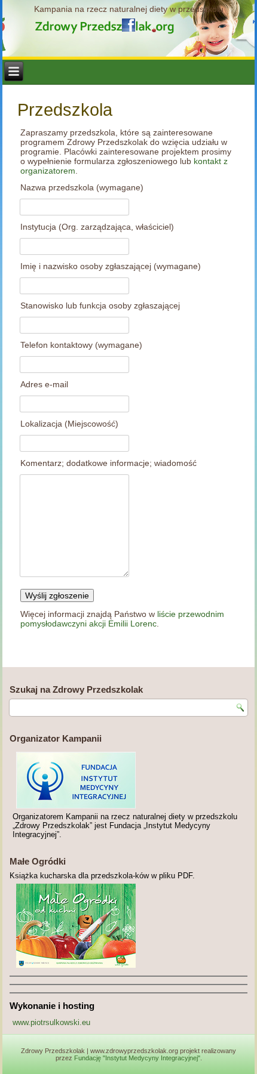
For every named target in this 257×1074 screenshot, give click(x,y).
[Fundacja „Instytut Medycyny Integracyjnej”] (128, 780)
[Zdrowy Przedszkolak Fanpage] (128, 25)
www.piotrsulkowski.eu (51, 1022)
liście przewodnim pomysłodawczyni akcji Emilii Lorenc (122, 618)
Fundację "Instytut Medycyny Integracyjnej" (137, 1057)
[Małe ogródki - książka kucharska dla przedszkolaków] (128, 925)
